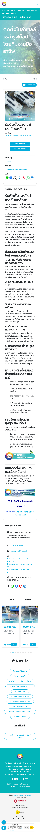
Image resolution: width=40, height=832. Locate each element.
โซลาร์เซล (9, 161)
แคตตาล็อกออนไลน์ (17, 10)
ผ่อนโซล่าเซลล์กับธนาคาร (20, 696)
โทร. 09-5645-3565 (25, 511)
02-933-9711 (20, 514)
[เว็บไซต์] (25, 586)
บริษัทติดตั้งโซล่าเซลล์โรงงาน (20, 686)
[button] (10, 652)
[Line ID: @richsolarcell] (12, 586)
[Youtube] (20, 586)
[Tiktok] (23, 779)
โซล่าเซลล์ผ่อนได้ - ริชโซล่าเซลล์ (22, 795)
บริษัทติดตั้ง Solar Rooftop (20, 681)
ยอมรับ (31, 827)
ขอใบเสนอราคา (20, 149)
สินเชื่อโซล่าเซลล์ (20, 716)
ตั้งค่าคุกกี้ (26, 827)
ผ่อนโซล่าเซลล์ (20, 691)
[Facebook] (16, 586)
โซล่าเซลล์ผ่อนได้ (20, 676)
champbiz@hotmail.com (21, 551)
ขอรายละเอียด (20, 143)
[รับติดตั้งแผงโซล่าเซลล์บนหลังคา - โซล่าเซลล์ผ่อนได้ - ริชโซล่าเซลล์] (20, 106)
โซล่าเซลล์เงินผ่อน (20, 671)
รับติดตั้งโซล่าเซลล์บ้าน (20, 706)
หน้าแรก (5, 10)
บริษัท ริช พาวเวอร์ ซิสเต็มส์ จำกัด (18, 136)
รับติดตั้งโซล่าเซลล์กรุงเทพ (20, 701)
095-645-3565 (17, 545)
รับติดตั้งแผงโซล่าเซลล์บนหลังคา (17, 169)
